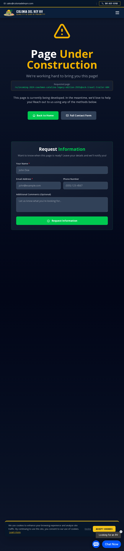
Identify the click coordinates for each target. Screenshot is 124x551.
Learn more (15, 532)
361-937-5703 (111, 3)
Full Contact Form (80, 115)
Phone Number (71, 179)
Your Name (23, 163)
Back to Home (45, 115)
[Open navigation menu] (117, 12)
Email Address (24, 179)
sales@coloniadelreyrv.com (20, 3)
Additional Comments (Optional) (33, 194)
